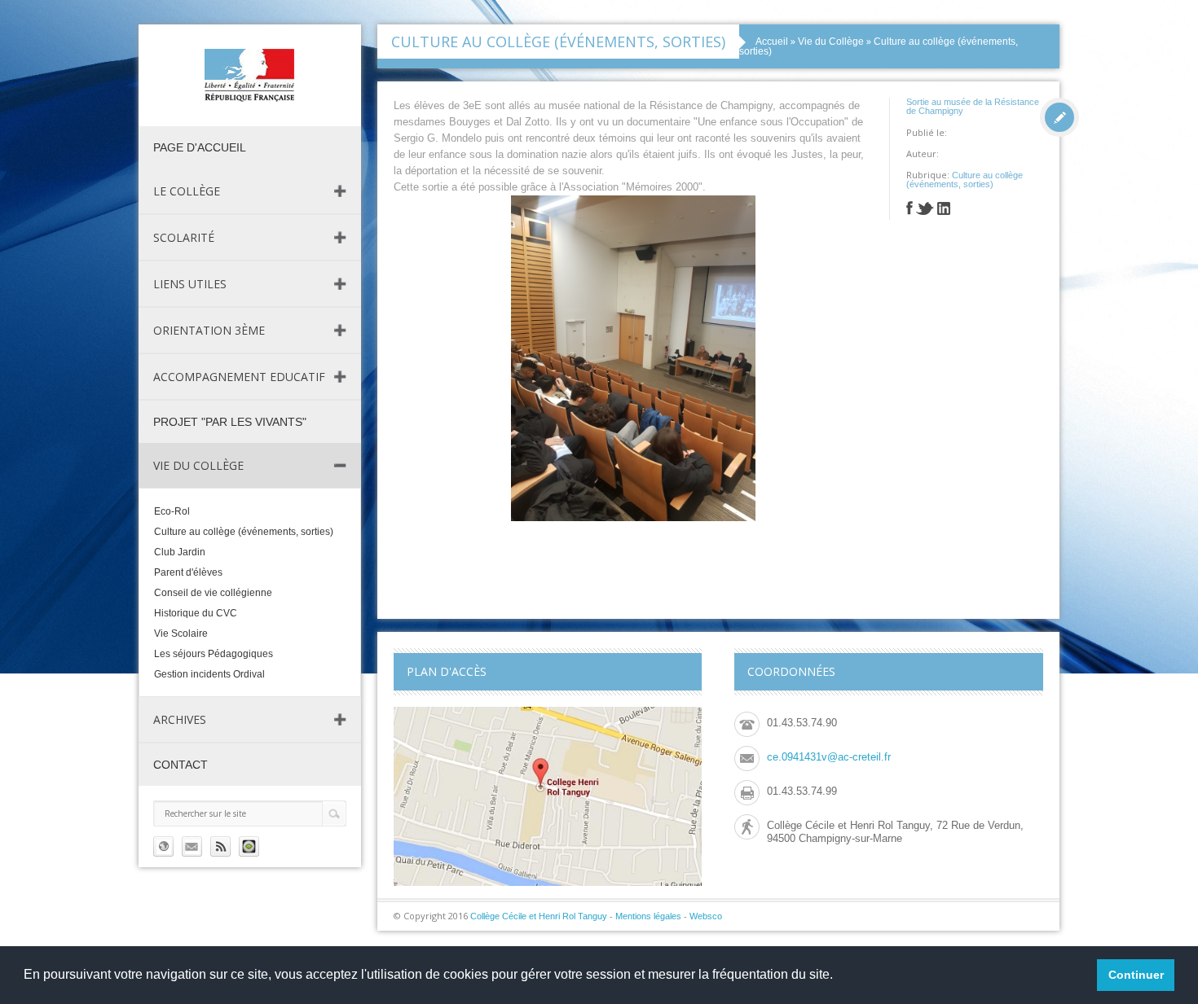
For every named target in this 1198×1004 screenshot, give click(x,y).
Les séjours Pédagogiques (213, 654)
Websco (705, 916)
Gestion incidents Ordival (209, 674)
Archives (179, 719)
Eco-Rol (172, 511)
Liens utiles (190, 284)
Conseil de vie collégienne (213, 592)
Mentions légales (648, 916)
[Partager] (909, 210)
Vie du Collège (198, 465)
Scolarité (183, 237)
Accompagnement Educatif (239, 376)
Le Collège (186, 191)
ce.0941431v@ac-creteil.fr (829, 757)
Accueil (771, 41)
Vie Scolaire (181, 633)
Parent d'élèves (188, 572)
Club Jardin (179, 552)
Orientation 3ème (209, 330)
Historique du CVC (195, 613)
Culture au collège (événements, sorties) (243, 531)
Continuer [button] (1136, 974)
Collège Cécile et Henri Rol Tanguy (538, 916)
